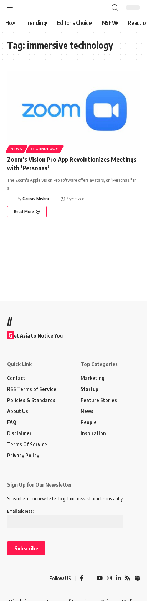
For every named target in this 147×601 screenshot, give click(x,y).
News (16, 149)
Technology (45, 149)
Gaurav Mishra (35, 198)
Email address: (20, 511)
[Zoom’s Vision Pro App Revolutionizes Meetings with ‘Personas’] (73, 110)
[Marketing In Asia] (19, 578)
